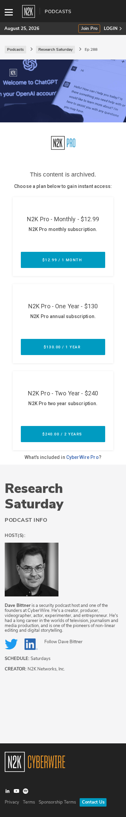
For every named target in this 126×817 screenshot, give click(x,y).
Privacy (12, 802)
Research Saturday (34, 496)
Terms (29, 802)
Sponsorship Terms (57, 802)
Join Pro (89, 29)
